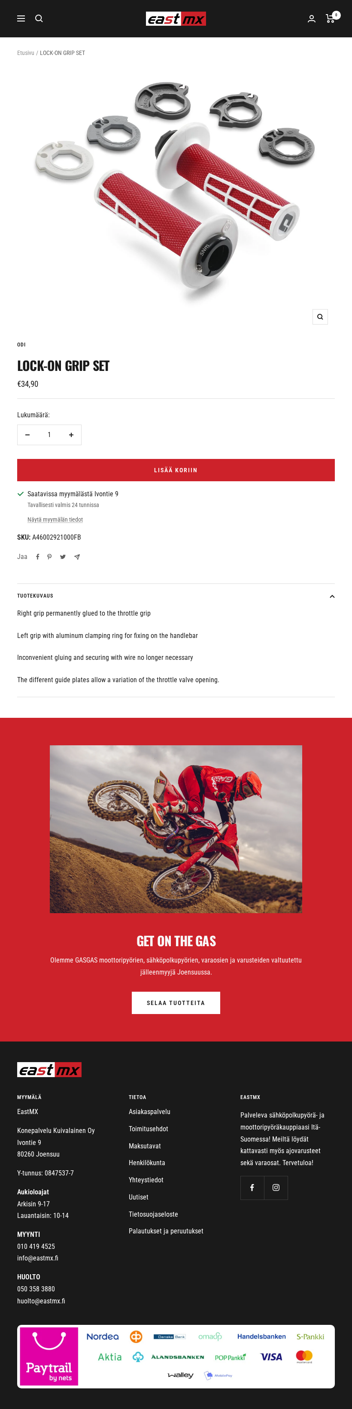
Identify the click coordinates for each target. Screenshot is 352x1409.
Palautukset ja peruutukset (166, 1231)
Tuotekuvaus (35, 596)
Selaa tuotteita (176, 1002)
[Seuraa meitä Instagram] (276, 1187)
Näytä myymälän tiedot (55, 519)
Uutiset (139, 1197)
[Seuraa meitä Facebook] (252, 1187)
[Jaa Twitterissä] (63, 557)
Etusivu (25, 52)
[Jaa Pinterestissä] (49, 557)
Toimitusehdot (148, 1129)
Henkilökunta (147, 1163)
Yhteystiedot (146, 1180)
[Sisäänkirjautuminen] (312, 18)
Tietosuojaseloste (153, 1214)
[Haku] (39, 18)
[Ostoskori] (330, 18)
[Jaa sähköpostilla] (77, 557)
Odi (21, 345)
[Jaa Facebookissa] (37, 557)
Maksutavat (145, 1146)
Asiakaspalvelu (149, 1112)
